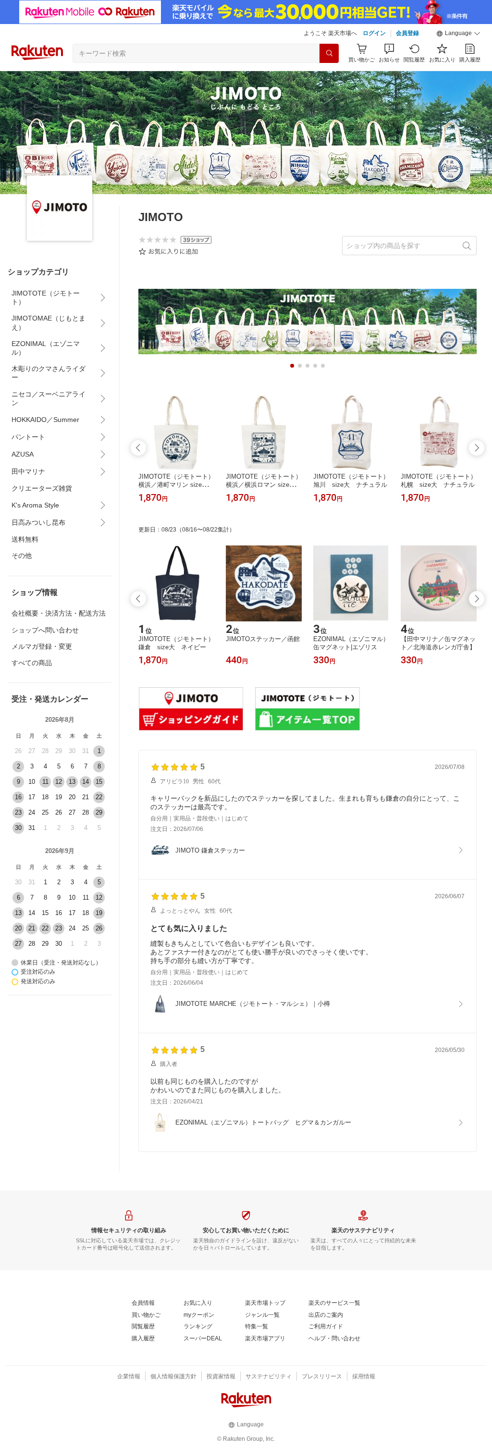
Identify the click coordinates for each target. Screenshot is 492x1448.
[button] (458, 33)
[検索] (329, 53)
